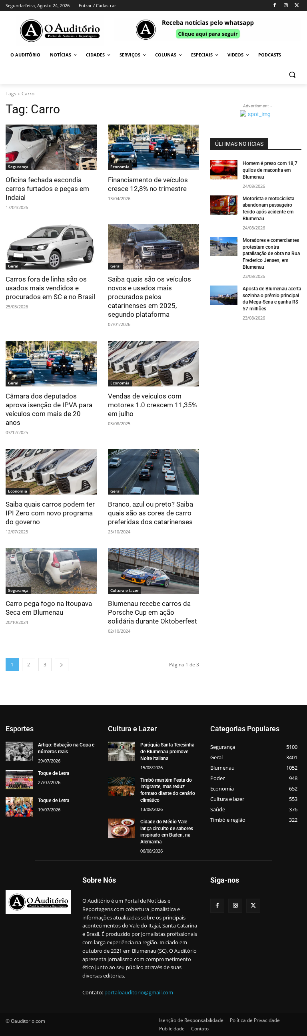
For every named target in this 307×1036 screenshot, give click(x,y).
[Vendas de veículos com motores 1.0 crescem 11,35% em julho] (153, 363)
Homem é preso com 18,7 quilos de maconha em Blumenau (270, 170)
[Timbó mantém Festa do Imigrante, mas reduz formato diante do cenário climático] (121, 786)
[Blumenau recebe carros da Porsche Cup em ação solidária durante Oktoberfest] (153, 571)
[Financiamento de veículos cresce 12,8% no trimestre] (153, 147)
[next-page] (61, 664)
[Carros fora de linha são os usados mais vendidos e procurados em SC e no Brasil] (51, 247)
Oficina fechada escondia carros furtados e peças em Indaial (47, 188)
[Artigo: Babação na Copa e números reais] (19, 751)
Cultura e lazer (124, 590)
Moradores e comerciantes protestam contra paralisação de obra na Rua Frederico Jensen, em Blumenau (271, 253)
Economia (120, 166)
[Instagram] (285, 5)
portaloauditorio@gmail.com (138, 992)
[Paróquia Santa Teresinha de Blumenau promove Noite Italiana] (121, 751)
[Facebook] (274, 5)
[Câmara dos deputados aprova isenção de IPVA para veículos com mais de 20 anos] (51, 363)
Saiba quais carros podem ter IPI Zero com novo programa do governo (50, 513)
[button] (292, 74)
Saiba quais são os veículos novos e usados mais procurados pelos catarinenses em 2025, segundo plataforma (149, 296)
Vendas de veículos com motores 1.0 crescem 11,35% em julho (152, 405)
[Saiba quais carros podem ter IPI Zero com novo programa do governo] (51, 472)
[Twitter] (296, 5)
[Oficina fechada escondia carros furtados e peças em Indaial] (51, 147)
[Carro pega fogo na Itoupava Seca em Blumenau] (51, 571)
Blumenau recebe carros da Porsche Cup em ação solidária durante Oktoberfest (152, 612)
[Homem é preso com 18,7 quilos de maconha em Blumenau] (223, 169)
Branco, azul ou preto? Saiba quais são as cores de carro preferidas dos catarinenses (150, 513)
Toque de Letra (53, 773)
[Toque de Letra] (19, 779)
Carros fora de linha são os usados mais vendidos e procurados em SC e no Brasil (50, 288)
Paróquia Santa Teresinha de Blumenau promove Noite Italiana (167, 751)
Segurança (18, 166)
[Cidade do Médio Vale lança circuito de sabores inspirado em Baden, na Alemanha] (121, 828)
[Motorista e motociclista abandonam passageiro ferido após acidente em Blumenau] (223, 205)
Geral (13, 266)
